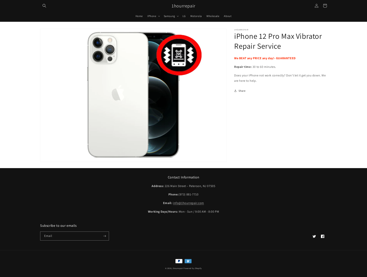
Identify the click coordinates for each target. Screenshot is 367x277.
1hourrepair (178, 268)
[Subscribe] (104, 236)
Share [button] (242, 90)
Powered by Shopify (193, 268)
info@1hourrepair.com (188, 203)
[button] (44, 6)
